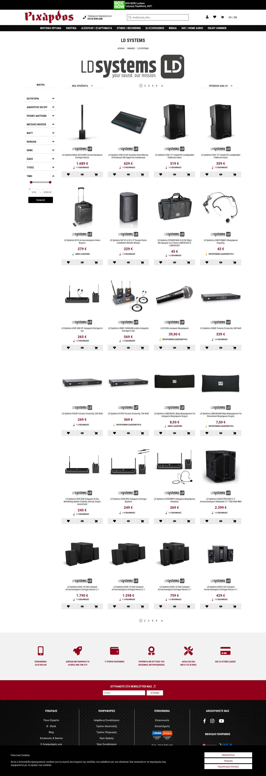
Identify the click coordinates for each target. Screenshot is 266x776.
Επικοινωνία (162, 720)
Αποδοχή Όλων (228, 754)
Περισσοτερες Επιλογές (228, 766)
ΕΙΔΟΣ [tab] (30, 158)
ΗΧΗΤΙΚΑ (71, 28)
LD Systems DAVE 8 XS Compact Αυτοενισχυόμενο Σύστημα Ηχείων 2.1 (220, 588)
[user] (207, 16)
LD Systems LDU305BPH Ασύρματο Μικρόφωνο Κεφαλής (174, 500)
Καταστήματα (162, 726)
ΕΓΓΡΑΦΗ (155, 692)
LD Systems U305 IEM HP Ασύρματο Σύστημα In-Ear (82, 329)
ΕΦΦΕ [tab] (30, 150)
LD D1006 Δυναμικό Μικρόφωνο (175, 328)
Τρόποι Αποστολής (106, 726)
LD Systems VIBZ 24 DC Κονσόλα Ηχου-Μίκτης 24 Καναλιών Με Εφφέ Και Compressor (128, 156)
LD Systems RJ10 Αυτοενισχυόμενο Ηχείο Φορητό (82, 241)
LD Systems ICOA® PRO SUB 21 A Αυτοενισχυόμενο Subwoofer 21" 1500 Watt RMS (221, 500)
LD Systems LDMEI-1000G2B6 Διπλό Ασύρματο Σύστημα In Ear (128, 329)
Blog (51, 732)
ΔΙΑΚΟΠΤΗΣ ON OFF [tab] (37, 107)
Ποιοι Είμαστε (51, 720)
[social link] (204, 721)
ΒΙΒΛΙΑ (173, 28)
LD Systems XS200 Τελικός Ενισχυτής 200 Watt (82, 413)
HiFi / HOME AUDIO (192, 28)
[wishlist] (214, 16)
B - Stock (51, 726)
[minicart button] (222, 17)
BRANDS (131, 48)
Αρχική (121, 48)
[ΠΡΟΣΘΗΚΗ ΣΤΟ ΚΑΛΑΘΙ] (96, 174)
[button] (130, 17)
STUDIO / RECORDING (129, 28)
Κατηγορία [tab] (33, 98)
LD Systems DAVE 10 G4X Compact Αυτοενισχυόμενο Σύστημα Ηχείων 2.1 (174, 588)
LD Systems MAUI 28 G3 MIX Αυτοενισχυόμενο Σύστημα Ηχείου (82, 156)
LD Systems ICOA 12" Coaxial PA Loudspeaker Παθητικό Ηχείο (174, 156)
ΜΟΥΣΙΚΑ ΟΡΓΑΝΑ (50, 28)
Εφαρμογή (40, 199)
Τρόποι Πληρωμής (106, 732)
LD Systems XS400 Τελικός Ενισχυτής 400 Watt (220, 328)
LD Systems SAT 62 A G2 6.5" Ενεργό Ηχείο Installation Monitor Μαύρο (128, 241)
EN (235, 17)
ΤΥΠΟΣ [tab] (30, 167)
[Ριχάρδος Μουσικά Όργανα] (49, 17)
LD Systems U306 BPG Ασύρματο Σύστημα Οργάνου (128, 500)
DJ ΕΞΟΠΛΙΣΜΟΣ (155, 28)
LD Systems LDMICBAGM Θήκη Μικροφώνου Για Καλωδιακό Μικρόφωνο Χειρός (221, 415)
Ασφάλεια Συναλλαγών (106, 720)
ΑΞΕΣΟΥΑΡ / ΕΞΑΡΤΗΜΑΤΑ (96, 28)
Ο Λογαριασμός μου (51, 744)
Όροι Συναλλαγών (107, 744)
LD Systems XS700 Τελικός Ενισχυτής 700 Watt (128, 413)
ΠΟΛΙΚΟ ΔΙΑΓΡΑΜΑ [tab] (37, 115)
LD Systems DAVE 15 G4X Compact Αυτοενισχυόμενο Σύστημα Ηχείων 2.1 (128, 588)
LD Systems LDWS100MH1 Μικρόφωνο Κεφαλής (221, 241)
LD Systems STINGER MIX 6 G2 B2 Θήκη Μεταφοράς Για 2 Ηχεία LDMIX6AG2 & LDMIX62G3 (174, 243)
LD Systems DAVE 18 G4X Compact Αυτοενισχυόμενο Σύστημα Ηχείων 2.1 (82, 588)
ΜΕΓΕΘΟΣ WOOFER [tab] (36, 124)
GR (230, 17)
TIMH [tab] (29, 176)
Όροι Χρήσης (107, 738)
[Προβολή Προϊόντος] (82, 174)
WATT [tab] (30, 133)
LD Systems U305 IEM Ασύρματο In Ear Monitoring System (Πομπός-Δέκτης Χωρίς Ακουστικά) (82, 501)
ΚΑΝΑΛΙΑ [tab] (31, 141)
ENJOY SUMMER (217, 28)
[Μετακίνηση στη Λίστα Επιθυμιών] (68, 174)
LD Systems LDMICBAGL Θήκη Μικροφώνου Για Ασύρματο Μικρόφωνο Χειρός (174, 415)
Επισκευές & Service (51, 738)
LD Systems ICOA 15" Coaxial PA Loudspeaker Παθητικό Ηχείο (220, 156)
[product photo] (82, 122)
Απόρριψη (228, 760)
